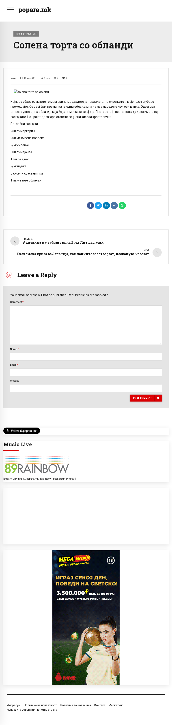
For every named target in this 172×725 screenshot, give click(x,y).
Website (14, 380)
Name (14, 349)
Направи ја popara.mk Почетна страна (32, 709)
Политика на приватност (40, 705)
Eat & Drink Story (26, 33)
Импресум (13, 705)
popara (14, 78)
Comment (17, 302)
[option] (86, 92)
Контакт (99, 705)
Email (14, 364)
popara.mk (35, 9)
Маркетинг (116, 705)
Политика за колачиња (75, 705)
